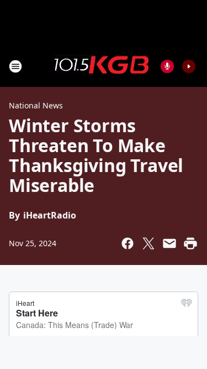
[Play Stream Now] (188, 66)
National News (36, 105)
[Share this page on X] (148, 243)
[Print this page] (190, 243)
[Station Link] (100, 66)
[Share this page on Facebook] (127, 243)
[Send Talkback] (167, 66)
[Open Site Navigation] (15, 66)
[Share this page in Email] (169, 243)
